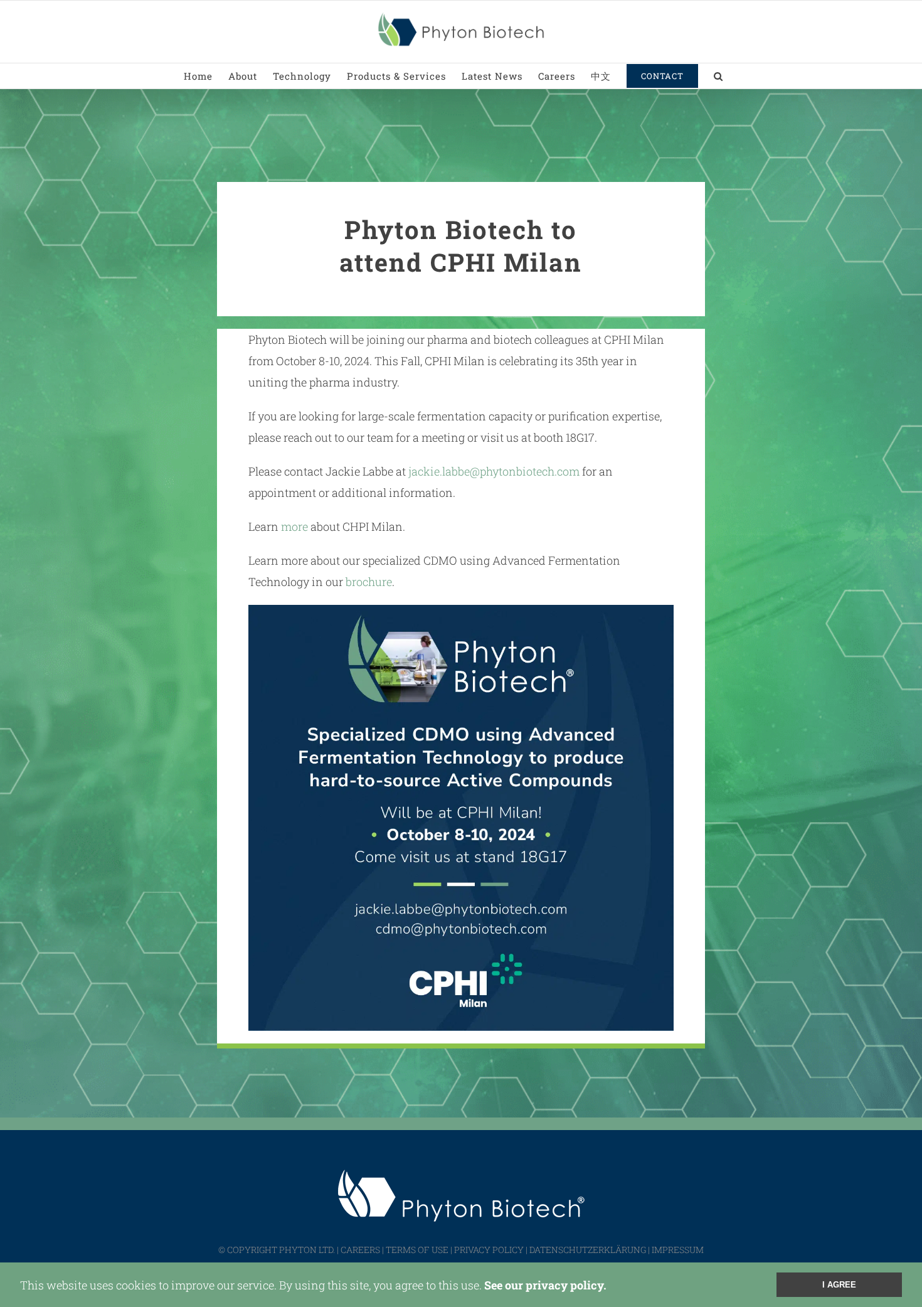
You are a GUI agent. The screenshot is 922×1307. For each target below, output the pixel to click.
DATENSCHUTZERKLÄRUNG (587, 1250)
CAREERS (360, 1250)
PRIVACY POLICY (489, 1250)
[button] (718, 75)
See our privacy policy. (545, 1285)
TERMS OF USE (417, 1250)
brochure (369, 581)
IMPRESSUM (678, 1250)
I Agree (839, 1284)
